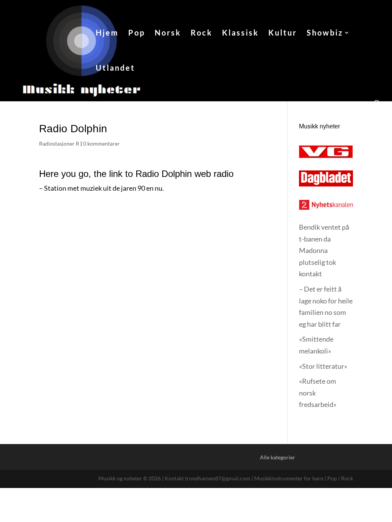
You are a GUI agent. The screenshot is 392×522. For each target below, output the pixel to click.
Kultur (282, 33)
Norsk (168, 33)
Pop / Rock (340, 478)
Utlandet (115, 68)
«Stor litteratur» (323, 366)
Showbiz (325, 33)
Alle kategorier (277, 457)
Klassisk (240, 33)
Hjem (107, 33)
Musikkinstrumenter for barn (288, 478)
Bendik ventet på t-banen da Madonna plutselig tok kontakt (324, 250)
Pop (136, 33)
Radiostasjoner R (59, 143)
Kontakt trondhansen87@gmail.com (207, 478)
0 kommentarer (101, 143)
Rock (201, 33)
